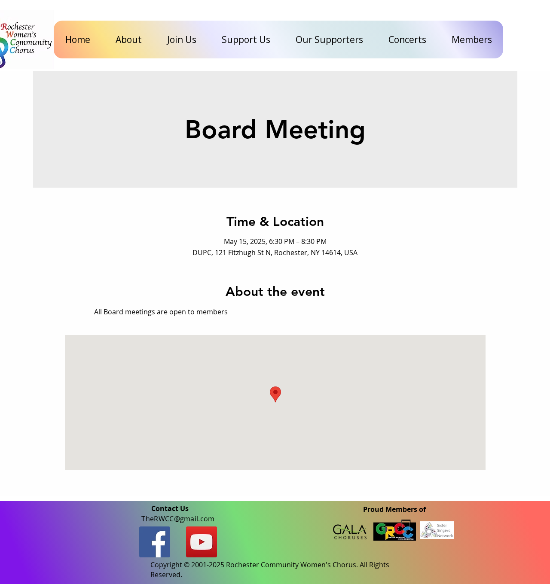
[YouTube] (201, 541)
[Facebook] (154, 541)
